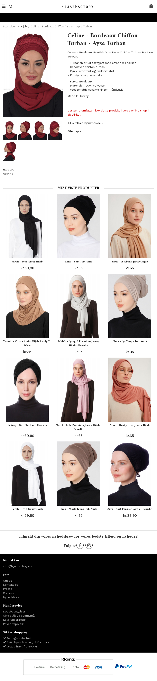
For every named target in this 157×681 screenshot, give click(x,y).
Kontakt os (10, 584)
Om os (7, 580)
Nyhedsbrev (11, 597)
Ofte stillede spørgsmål (19, 615)
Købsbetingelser (14, 611)
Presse (7, 588)
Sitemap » (74, 131)
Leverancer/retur (14, 619)
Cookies (8, 593)
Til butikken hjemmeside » (85, 123)
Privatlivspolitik (13, 624)
